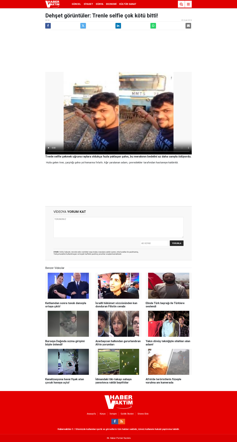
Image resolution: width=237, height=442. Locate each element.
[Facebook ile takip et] (114, 421)
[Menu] (188, 4)
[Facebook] (48, 25)
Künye (103, 413)
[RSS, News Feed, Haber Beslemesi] (121, 421)
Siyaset (88, 4)
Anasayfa (91, 413)
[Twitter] (83, 25)
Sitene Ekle (143, 413)
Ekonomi (111, 4)
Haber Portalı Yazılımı (120, 438)
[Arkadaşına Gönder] (188, 25)
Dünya (99, 4)
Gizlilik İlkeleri (127, 413)
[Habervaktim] (52, 4)
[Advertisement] (118, 51)
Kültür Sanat (127, 4)
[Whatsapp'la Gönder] (153, 25)
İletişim (113, 413)
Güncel (76, 4)
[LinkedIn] (118, 25)
